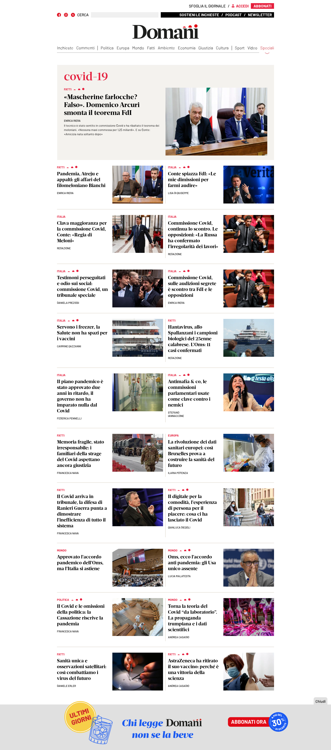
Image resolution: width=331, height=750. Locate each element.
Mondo (138, 47)
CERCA (83, 15)
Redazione (64, 248)
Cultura (222, 47)
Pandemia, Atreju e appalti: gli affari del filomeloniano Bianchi (81, 179)
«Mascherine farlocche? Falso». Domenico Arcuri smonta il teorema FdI (102, 105)
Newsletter (260, 14)
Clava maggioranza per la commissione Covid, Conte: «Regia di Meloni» (82, 231)
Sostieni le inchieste (199, 14)
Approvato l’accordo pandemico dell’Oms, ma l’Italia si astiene (80, 562)
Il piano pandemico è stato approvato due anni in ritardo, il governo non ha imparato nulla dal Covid (80, 396)
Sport (240, 47)
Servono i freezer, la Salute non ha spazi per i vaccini (82, 332)
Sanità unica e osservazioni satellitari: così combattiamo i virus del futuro (81, 669)
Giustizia (205, 47)
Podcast (233, 14)
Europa (123, 47)
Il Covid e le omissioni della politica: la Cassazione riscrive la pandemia (80, 615)
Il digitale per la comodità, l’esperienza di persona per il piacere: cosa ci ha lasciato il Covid (192, 508)
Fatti (151, 47)
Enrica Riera (72, 120)
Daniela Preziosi (68, 302)
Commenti (85, 47)
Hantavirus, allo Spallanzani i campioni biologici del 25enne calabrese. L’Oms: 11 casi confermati (193, 338)
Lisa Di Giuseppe (178, 192)
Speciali (267, 48)
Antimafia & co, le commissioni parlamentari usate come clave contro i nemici (189, 393)
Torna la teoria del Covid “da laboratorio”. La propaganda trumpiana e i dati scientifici (192, 617)
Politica (107, 47)
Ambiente (166, 47)
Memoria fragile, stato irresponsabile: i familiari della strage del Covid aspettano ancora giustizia (80, 453)
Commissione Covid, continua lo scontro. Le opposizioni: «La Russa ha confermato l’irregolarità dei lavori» (193, 234)
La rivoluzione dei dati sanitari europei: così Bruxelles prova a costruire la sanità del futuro (192, 453)
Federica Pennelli (69, 418)
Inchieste (65, 47)
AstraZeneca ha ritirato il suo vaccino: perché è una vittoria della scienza (193, 669)
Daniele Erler (66, 685)
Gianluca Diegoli (179, 527)
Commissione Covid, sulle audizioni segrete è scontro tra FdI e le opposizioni (192, 286)
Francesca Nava (68, 472)
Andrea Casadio (178, 637)
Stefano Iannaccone (176, 414)
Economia (186, 47)
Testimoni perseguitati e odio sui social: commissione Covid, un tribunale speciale (82, 286)
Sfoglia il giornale (207, 6)
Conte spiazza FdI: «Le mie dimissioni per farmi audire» (192, 179)
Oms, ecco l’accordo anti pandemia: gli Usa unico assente (192, 562)
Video (252, 47)
